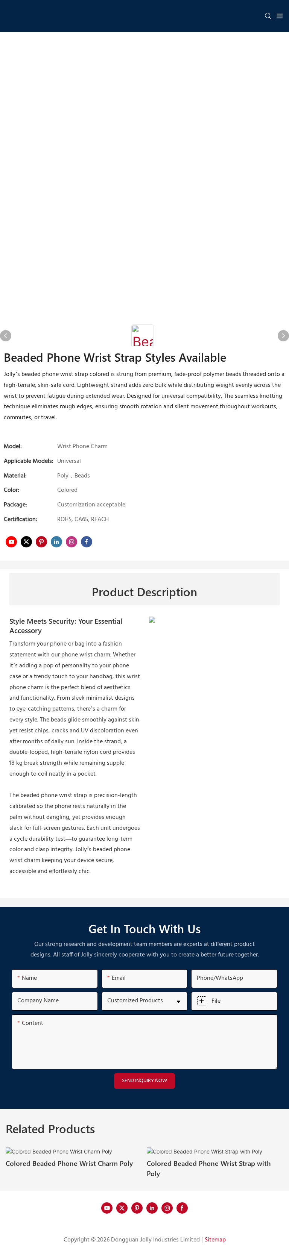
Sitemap (215, 1240)
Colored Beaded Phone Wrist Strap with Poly (209, 1168)
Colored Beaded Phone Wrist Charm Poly (69, 1163)
